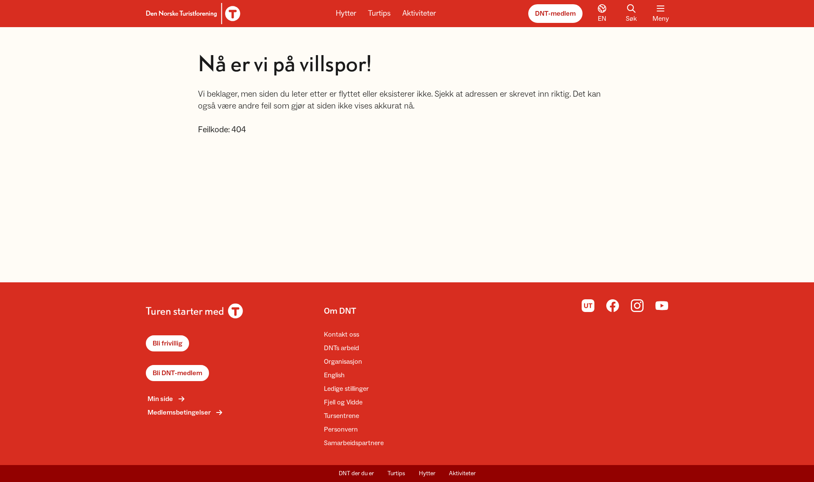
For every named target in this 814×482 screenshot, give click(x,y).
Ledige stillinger (346, 388)
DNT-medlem (555, 13)
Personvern (341, 429)
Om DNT (340, 311)
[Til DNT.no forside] (191, 13)
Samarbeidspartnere (354, 443)
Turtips (379, 13)
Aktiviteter (419, 13)
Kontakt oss (341, 334)
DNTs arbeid (341, 348)
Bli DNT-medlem (177, 373)
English (334, 375)
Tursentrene (341, 416)
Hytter (346, 13)
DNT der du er (356, 473)
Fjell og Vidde (343, 402)
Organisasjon (343, 361)
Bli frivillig (167, 343)
